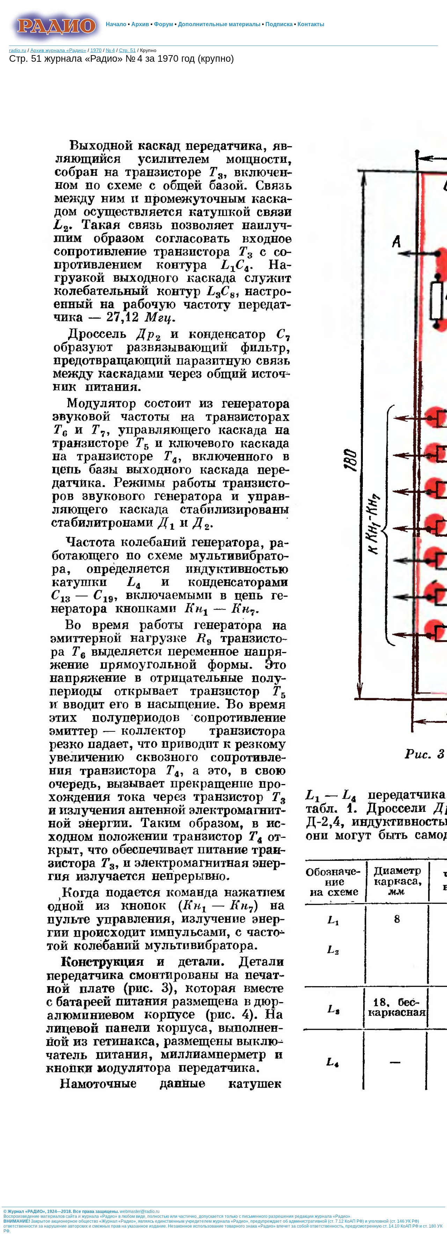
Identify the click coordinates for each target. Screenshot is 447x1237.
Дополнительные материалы (219, 24)
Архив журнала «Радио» (58, 50)
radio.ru (17, 50)
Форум (163, 24)
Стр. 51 (127, 50)
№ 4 (110, 50)
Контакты (311, 24)
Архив (140, 24)
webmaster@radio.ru (140, 1211)
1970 (96, 50)
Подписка (279, 24)
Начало (116, 24)
